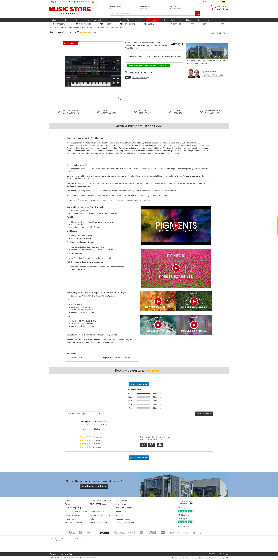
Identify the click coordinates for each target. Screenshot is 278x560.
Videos (93, 519)
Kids (199, 20)
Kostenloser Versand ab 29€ (76, 511)
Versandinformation (98, 522)
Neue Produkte (85, 23)
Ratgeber (206, 23)
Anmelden (214, 2)
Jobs (192, 23)
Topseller (107, 23)
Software (153, 20)
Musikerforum (177, 558)
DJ (164, 20)
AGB (226, 558)
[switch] (191, 502)
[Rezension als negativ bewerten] (151, 445)
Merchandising (129, 23)
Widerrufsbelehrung (216, 558)
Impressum (194, 558)
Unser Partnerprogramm (100, 500)
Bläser (188, 20)
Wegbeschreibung (122, 519)
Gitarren (54, 20)
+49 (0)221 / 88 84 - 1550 (213, 75)
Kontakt (53, 554)
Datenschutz (203, 558)
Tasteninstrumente (94, 20)
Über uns (68, 500)
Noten (210, 20)
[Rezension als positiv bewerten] (143, 445)
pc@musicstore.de (60, 2)
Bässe (67, 20)
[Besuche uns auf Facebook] (220, 553)
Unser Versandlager (123, 508)
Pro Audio (139, 20)
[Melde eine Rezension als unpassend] (160, 445)
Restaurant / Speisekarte (100, 515)
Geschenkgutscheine (123, 515)
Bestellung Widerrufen (124, 522)
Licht (173, 20)
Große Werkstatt (97, 511)
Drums (78, 20)
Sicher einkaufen (122, 504)
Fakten (67, 504)
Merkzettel (148, 72)
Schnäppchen (61, 23)
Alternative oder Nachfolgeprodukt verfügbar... (148, 65)
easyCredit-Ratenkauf (73, 522)
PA (128, 20)
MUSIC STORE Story (98, 504)
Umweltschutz (121, 511)
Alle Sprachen (204, 413)
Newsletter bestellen (92, 486)
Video (222, 23)
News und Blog (66, 554)
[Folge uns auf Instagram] (223, 553)
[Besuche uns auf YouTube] (227, 553)
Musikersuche (175, 23)
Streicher (111, 20)
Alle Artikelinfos (131, 48)
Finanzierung (70, 519)
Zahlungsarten (121, 500)
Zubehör (222, 20)
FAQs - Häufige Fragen (74, 508)
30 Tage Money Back (73, 515)
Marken (151, 23)
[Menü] (193, 500)
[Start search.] (197, 13)
